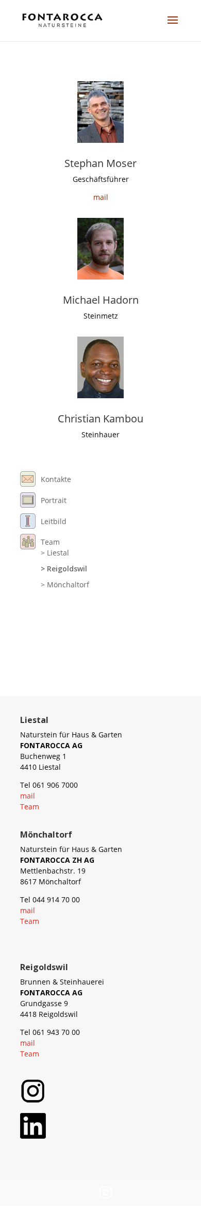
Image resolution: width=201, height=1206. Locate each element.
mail (100, 197)
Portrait (53, 500)
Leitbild (53, 521)
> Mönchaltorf (65, 584)
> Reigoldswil (64, 568)
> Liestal (55, 553)
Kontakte (56, 479)
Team (50, 542)
